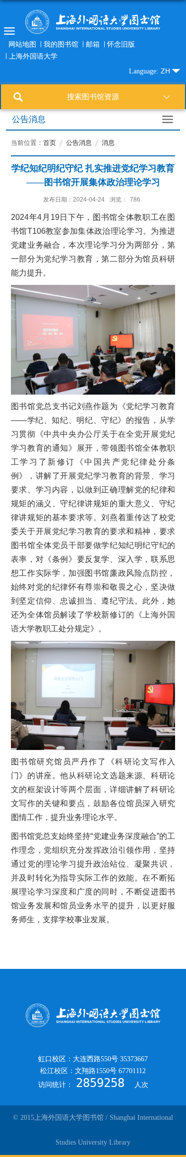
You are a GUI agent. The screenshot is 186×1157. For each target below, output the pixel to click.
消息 (108, 142)
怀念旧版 (121, 44)
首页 (49, 142)
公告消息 (79, 142)
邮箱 (93, 44)
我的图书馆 (61, 44)
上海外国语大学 (33, 56)
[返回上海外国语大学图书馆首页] (93, 22)
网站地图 (22, 44)
